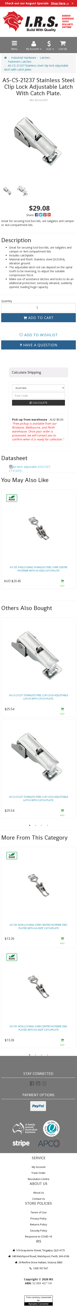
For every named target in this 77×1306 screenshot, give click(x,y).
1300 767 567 (40, 1268)
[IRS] (38, 21)
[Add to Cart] (62, 583)
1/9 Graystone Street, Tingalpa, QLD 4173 (40, 1250)
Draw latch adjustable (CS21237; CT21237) (29, 469)
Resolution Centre (38, 1179)
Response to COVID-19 (38, 1236)
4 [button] (47, 825)
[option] (38, 141)
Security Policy (38, 1230)
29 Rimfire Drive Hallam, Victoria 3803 (40, 1262)
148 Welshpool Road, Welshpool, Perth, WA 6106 (40, 1256)
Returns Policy (38, 1224)
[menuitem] (37, 215)
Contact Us (38, 1199)
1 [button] (30, 825)
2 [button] (36, 825)
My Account (38, 1167)
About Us (38, 1192)
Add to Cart (40, 317)
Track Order (38, 1173)
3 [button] (41, 825)
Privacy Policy (38, 1218)
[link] (32, 1083)
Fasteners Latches (19, 61)
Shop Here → (60, 3)
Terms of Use (39, 1212)
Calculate (39, 402)
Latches (45, 57)
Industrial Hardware (23, 57)
